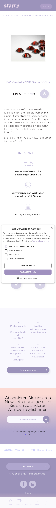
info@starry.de (37, 474)
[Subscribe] (46, 419)
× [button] (52, 228)
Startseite (7, 15)
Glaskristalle (18, 15)
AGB (26, 434)
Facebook (23, 484)
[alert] (28, 254)
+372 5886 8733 (18, 474)
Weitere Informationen (41, 241)
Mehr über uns (28, 370)
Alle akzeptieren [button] (28, 272)
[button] (28, 278)
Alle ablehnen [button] (28, 265)
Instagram (32, 484)
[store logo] (16, 6)
